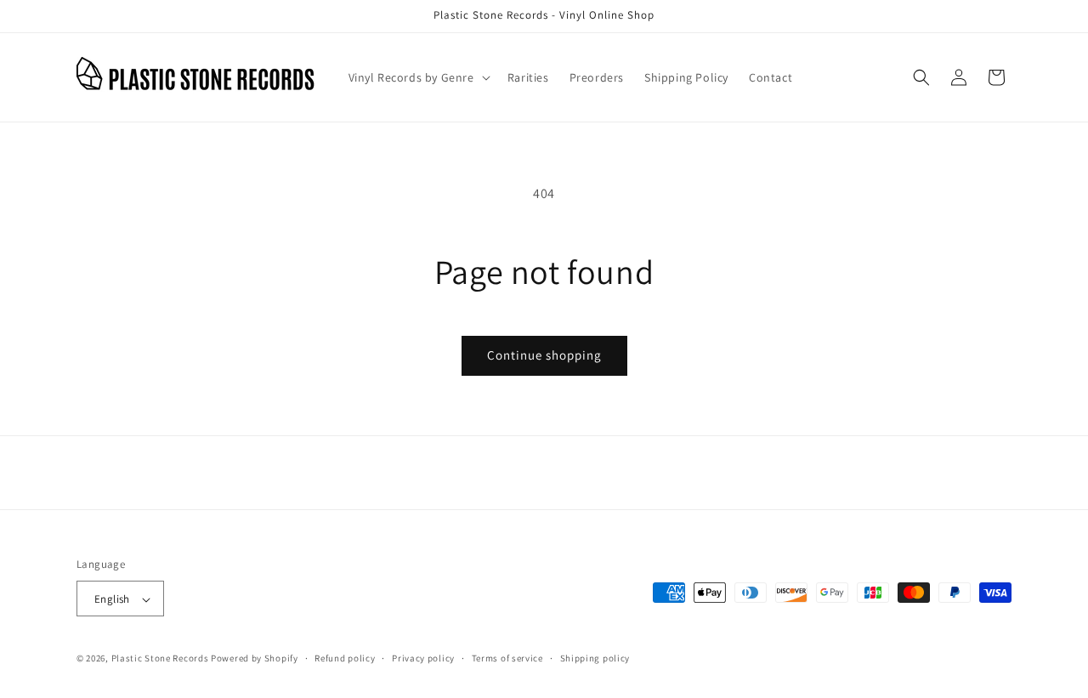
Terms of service (507, 658)
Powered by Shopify (254, 659)
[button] (417, 77)
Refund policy (344, 658)
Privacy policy (423, 658)
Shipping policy (595, 658)
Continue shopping (544, 355)
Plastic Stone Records (160, 659)
